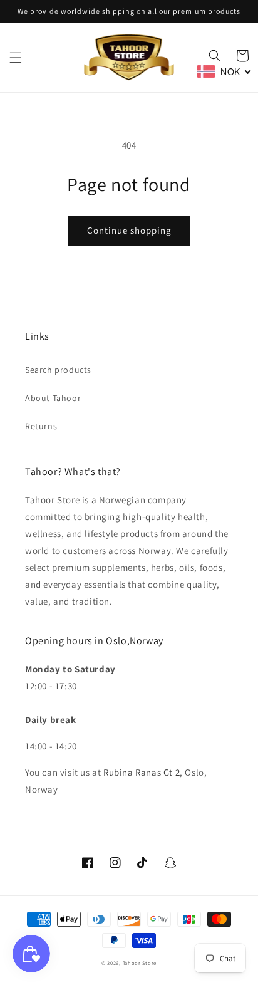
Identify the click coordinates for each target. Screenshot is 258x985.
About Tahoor (53, 398)
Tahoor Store (140, 962)
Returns (41, 426)
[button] (15, 57)
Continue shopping (129, 230)
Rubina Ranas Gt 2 (141, 772)
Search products (58, 369)
